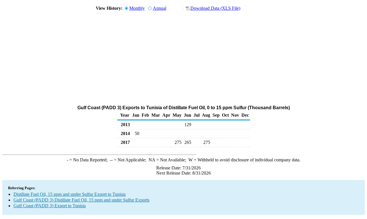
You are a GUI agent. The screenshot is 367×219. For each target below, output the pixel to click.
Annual (159, 8)
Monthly (137, 8)
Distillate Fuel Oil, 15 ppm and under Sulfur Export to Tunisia (69, 194)
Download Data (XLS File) (215, 8)
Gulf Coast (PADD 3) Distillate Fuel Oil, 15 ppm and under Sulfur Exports (81, 200)
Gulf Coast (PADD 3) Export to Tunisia (49, 205)
